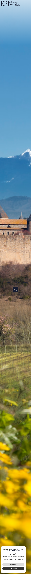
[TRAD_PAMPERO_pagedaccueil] (10, 5)
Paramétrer (13, 564)
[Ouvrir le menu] (29, 3)
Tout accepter (13, 568)
